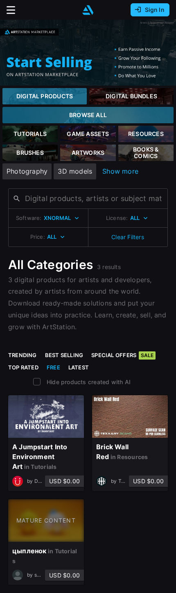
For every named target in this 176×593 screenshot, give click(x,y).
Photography (27, 171)
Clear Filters (127, 236)
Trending (22, 355)
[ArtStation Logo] (88, 10)
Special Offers (122, 355)
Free (53, 367)
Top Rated (23, 367)
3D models (75, 171)
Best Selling (64, 355)
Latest (78, 367)
